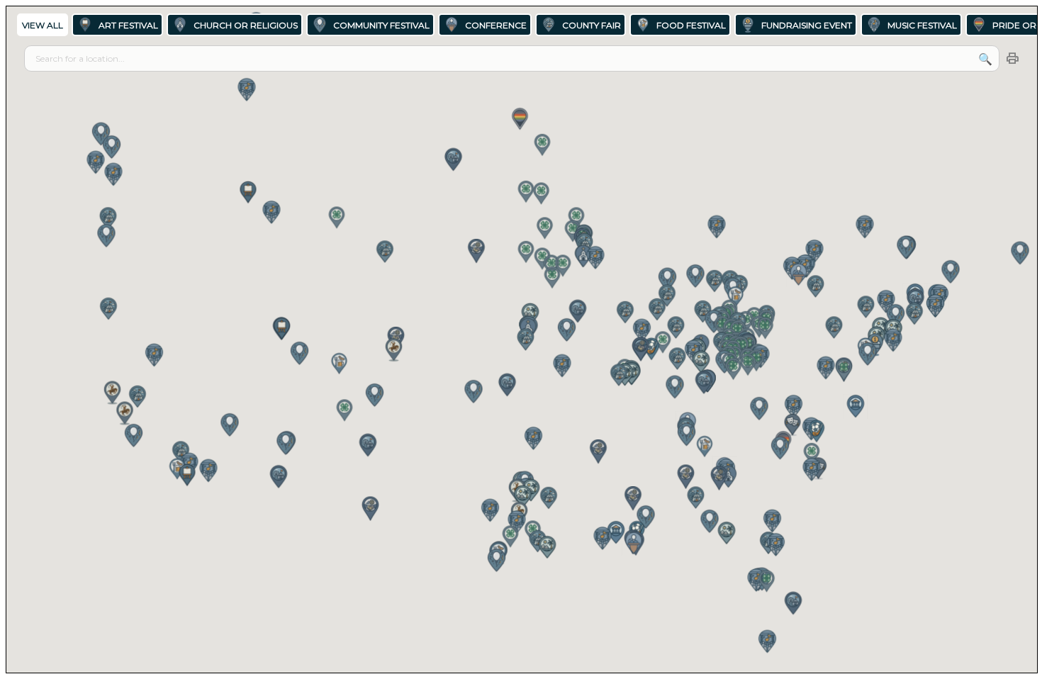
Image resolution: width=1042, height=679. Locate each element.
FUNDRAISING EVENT (806, 25)
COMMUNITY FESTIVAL (381, 25)
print (1012, 59)
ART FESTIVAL (128, 25)
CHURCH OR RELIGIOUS (246, 25)
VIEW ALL (42, 25)
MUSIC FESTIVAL (922, 25)
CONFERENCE (496, 25)
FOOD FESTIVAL (691, 25)
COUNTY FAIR (591, 25)
